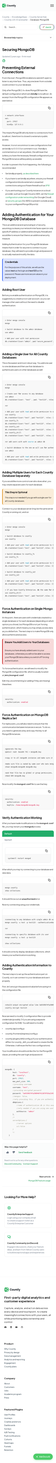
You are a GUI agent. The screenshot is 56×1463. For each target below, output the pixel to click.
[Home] (9, 6)
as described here (31, 173)
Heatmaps (9, 1443)
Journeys (8, 1418)
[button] (28, 37)
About (7, 1383)
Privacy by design (12, 1352)
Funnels (7, 1446)
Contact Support (30, 1164)
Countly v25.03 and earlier (16, 19)
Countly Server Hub (38, 17)
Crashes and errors (12, 1421)
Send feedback (25, 1152)
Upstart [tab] (8, 840)
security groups (15, 201)
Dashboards (9, 1425)
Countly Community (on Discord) (22, 1243)
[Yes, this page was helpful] (8, 1152)
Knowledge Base (19, 17)
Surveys (7, 1429)
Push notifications (12, 1436)
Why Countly (10, 1349)
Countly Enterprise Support (20, 1214)
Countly (6, 17)
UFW (47, 185)
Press (6, 1397)
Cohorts (8, 1439)
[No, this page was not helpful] (14, 1152)
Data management (12, 1356)
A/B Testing (9, 1432)
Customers (9, 1387)
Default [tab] (8, 833)
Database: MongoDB (39, 19)
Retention (8, 1450)
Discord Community (13, 1164)
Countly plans (10, 1366)
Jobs (6, 1390)
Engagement (10, 1363)
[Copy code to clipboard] (49, 108)
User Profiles (9, 1414)
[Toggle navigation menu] (52, 5)
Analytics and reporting (14, 1359)
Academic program (12, 1394)
